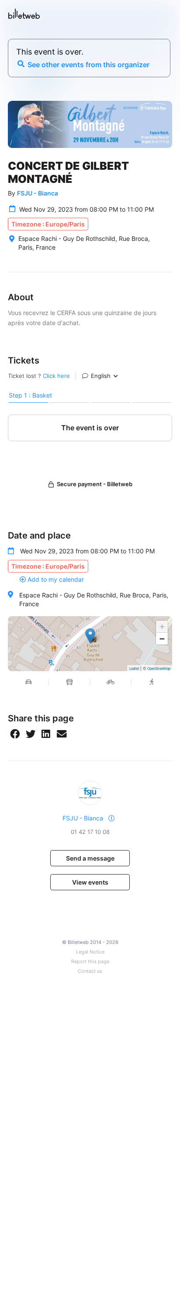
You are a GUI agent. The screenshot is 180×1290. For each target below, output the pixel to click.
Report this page (90, 961)
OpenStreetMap (158, 668)
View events (90, 882)
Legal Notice (90, 952)
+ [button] (162, 626)
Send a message (90, 858)
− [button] (162, 639)
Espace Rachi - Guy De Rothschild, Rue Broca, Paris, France (93, 599)
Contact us (90, 971)
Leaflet (134, 668)
